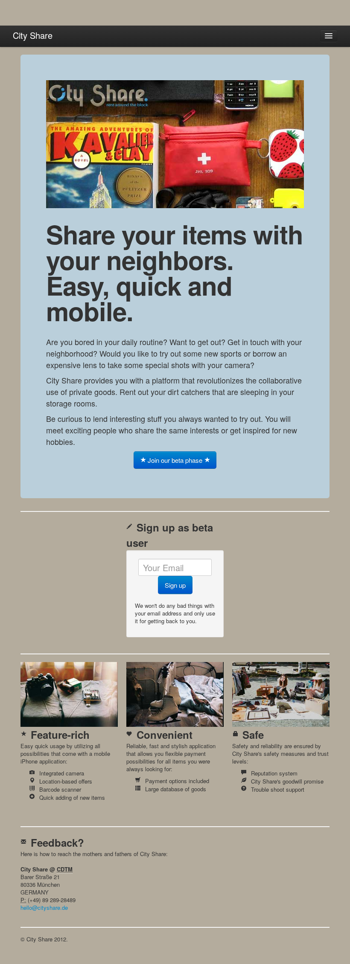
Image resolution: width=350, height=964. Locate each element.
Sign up (175, 585)
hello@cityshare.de (44, 907)
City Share (32, 35)
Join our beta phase (175, 460)
